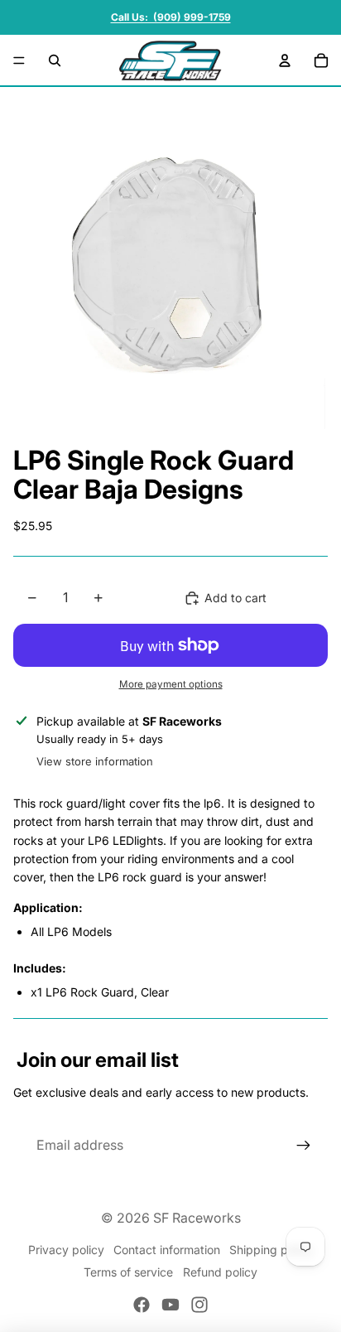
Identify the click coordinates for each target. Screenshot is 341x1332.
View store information (94, 761)
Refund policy (220, 1272)
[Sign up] (303, 1145)
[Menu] (19, 60)
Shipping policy (271, 1250)
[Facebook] (141, 1305)
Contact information (166, 1250)
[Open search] (54, 60)
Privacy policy (66, 1250)
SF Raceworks (197, 1217)
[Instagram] (199, 1305)
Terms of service (128, 1272)
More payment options (171, 684)
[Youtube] (170, 1305)
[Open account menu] (285, 60)
